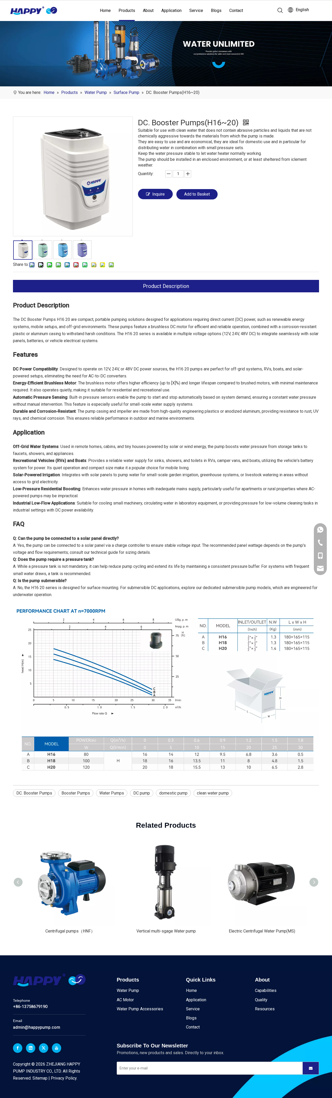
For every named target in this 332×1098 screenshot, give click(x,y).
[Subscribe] (310, 1068)
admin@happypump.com (36, 1027)
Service (196, 10)
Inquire (158, 194)
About (148, 10)
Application (171, 10)
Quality (261, 999)
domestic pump (173, 793)
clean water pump (213, 793)
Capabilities (265, 990)
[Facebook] (17, 1048)
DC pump (141, 793)
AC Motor (125, 999)
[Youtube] (56, 1048)
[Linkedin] (30, 1048)
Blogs (216, 10)
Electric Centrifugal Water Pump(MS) (262, 931)
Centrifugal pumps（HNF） (70, 931)
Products (127, 10)
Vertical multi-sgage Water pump (166, 931)
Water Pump (128, 990)
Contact (236, 10)
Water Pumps (111, 793)
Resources (265, 1008)
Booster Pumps (75, 793)
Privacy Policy (64, 1078)
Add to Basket (197, 194)
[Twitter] (43, 1048)
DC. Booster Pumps (34, 793)
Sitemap (39, 1078)
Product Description (166, 286)
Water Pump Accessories (140, 1008)
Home (105, 10)
